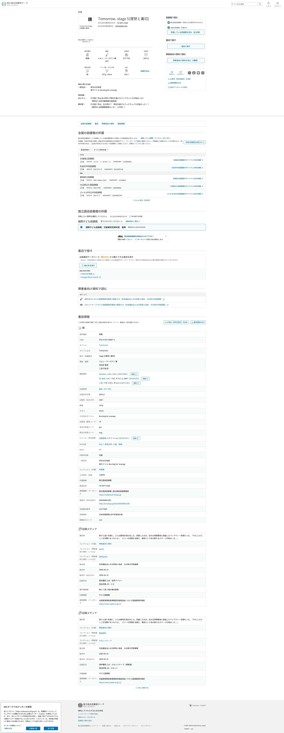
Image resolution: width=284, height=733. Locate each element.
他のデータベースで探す (178, 87)
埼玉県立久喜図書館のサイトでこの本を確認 (185, 186)
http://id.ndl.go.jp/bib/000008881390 (114, 503)
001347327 (123, 438)
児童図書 (102, 438)
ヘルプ (268, 6)
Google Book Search (90, 277)
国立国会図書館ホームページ (88, 726)
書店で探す (185, 46)
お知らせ (117, 726)
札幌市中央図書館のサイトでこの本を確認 (186, 167)
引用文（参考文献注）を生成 (180, 79)
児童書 (101, 469)
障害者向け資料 (108, 123)
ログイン (278, 6)
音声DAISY (103, 556)
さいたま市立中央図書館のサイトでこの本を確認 (184, 194)
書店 (96, 123)
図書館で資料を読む (85, 720)
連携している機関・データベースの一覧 (155, 138)
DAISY (101, 549)
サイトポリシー (146, 726)
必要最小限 (33, 728)
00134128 (134, 378)
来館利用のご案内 (132, 221)
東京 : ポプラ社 (105, 389)
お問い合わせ (106, 726)
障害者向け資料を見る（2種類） (186, 60)
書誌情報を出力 (175, 83)
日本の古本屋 (86, 273)
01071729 (124, 383)
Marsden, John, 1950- (108, 374)
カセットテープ (105, 640)
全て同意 (51, 728)
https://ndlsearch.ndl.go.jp (110, 494)
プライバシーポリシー (130, 726)
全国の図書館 (86, 123)
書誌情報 (121, 123)
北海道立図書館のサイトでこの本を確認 (187, 160)
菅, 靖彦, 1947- (105, 378)
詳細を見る (145, 71)
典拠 (133, 374)
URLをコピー (180, 74)
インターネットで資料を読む (88, 714)
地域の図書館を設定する (194, 142)
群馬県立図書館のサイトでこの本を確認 (187, 178)
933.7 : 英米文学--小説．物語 (110, 444)
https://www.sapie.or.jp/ (109, 603)
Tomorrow (103, 345)
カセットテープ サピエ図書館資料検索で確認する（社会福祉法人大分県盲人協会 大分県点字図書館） (125, 304)
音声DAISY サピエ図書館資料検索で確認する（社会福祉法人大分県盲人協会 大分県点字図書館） (123, 299)
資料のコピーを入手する (86, 717)
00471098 (122, 374)
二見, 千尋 (103, 383)
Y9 (100, 449)
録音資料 (102, 633)
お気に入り (172, 74)
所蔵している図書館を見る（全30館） (186, 32)
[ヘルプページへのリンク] (89, 41)
